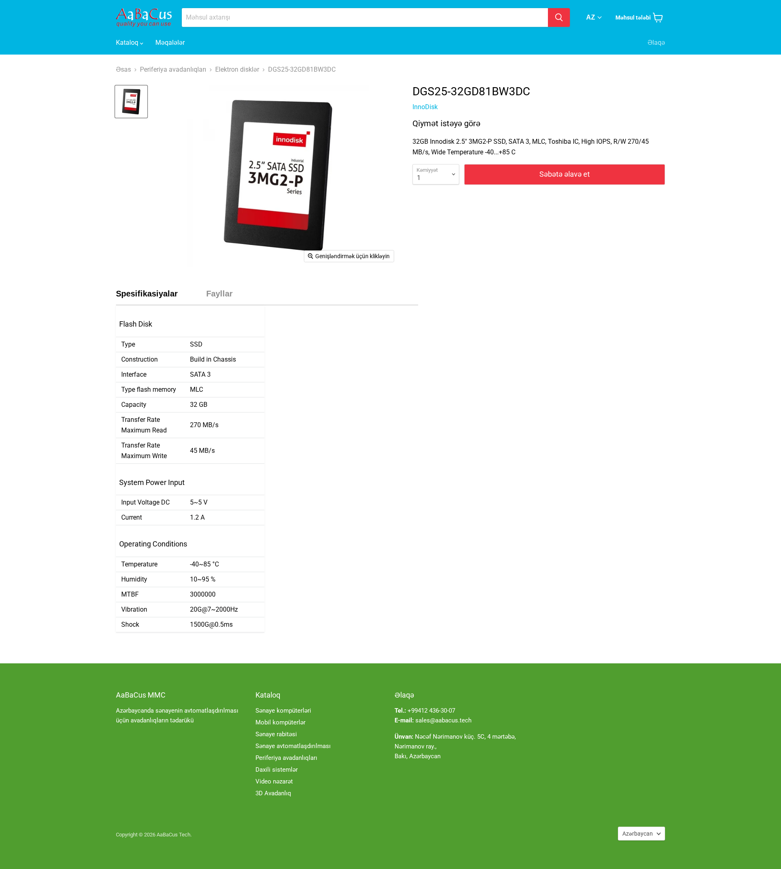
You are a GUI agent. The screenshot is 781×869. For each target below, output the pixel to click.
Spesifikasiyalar (147, 293)
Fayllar (219, 293)
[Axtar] (559, 17)
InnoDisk (425, 107)
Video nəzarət (274, 781)
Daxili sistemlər (276, 769)
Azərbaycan (637, 833)
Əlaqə (656, 42)
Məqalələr (170, 42)
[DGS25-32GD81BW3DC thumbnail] (131, 102)
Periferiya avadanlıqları (286, 757)
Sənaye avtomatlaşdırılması (293, 746)
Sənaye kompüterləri (283, 710)
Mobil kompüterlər (280, 722)
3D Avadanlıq (273, 793)
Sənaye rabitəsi (276, 734)
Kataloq (128, 42)
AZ (590, 17)
